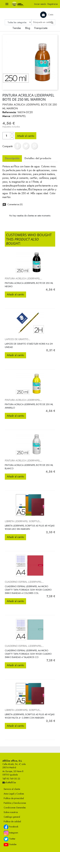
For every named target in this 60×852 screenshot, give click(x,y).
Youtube (12, 844)
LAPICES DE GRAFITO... (17, 339)
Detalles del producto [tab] (37, 158)
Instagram (13, 832)
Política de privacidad (14, 798)
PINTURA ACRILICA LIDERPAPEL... (23, 278)
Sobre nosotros (11, 812)
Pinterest (34, 146)
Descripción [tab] (12, 158)
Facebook (13, 826)
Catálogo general (12, 816)
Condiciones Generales (15, 807)
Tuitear (26, 146)
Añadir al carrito (25, 136)
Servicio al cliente (12, 789)
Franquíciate (41, 28)
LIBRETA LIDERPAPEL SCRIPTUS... (23, 521)
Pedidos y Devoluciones (15, 803)
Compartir (17, 146)
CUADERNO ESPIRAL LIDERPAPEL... (24, 581)
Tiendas (16, 28)
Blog (27, 28)
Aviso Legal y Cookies (14, 793)
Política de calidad (12, 821)
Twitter (11, 838)
